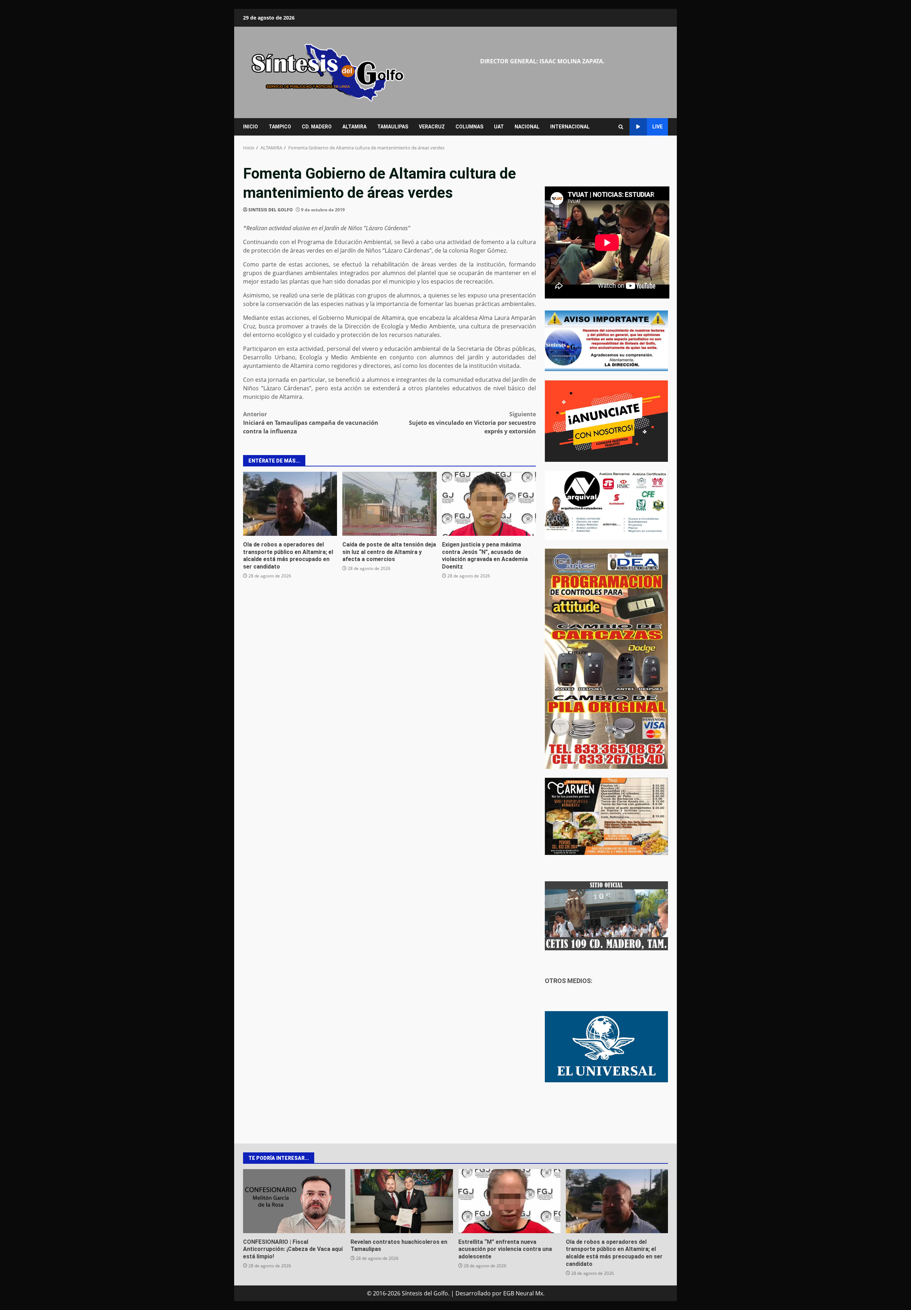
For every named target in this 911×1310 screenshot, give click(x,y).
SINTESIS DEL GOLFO (270, 210)
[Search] (620, 127)
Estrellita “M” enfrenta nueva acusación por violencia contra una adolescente (509, 1201)
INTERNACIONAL (570, 127)
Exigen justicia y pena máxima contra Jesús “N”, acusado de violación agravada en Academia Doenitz (489, 504)
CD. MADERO (317, 127)
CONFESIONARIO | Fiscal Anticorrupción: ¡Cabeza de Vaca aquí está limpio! (294, 1201)
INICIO (250, 127)
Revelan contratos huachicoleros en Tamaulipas (402, 1201)
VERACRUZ (432, 127)
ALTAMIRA (354, 127)
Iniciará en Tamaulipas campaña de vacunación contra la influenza (310, 422)
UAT (499, 127)
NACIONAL (527, 127)
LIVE (657, 127)
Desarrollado (473, 1293)
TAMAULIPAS (392, 127)
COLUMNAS (469, 127)
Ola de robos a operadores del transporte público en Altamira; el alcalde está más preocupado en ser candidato (290, 504)
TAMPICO (280, 127)
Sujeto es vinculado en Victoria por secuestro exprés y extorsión (472, 422)
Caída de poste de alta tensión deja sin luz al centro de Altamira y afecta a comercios (389, 504)
